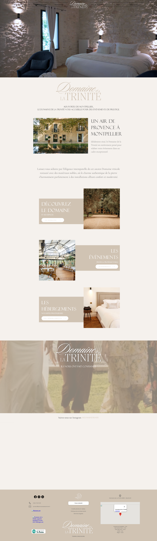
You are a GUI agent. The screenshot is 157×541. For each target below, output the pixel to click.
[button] (135, 5)
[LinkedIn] (42, 496)
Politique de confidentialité (78, 511)
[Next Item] (152, 450)
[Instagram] (39, 496)
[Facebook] (35, 496)
